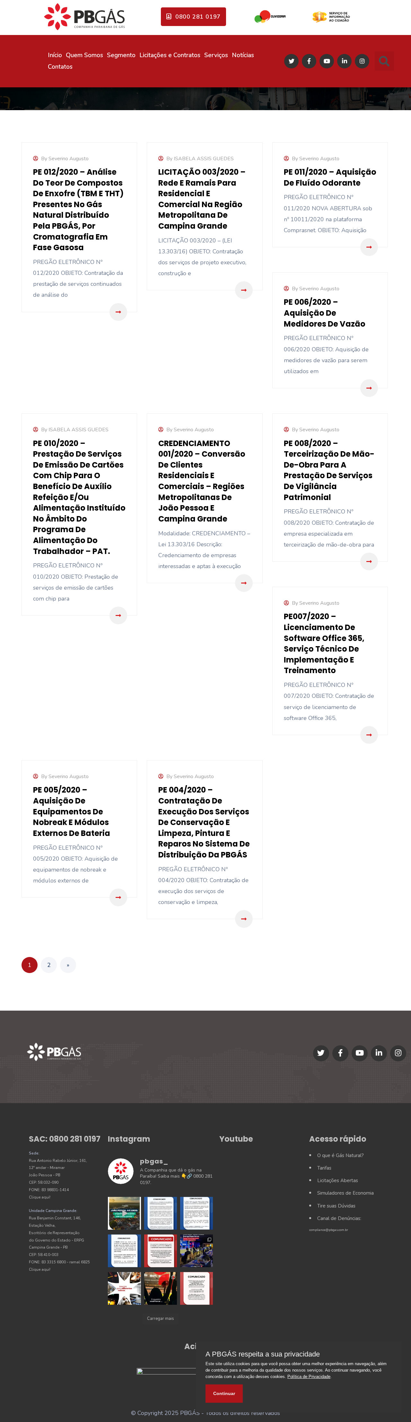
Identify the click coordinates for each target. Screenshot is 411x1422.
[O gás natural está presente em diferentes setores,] (124, 1288)
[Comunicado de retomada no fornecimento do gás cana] (160, 1213)
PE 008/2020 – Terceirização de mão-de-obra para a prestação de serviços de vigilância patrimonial (329, 470)
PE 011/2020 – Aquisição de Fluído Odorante (330, 177)
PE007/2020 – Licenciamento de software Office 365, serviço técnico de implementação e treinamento (324, 643)
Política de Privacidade (308, 1376)
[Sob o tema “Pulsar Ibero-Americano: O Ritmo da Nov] (196, 1250)
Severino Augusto (68, 158)
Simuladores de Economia (345, 1193)
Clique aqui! (39, 1197)
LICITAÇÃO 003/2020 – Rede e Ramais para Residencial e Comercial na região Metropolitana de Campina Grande (202, 199)
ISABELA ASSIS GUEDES (204, 158)
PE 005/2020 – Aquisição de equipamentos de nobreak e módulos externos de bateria (71, 811)
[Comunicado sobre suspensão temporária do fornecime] (124, 1250)
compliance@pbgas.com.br (328, 1230)
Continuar (224, 1393)
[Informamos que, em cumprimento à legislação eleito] (160, 1250)
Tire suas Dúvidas (336, 1206)
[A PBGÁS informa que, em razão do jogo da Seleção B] (196, 1288)
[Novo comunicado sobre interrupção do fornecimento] (196, 1213)
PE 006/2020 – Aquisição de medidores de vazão (324, 313)
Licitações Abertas (337, 1180)
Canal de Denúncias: (339, 1218)
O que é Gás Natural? (340, 1155)
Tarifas (324, 1168)
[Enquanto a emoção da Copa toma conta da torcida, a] (160, 1288)
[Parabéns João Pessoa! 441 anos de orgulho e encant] (124, 1213)
